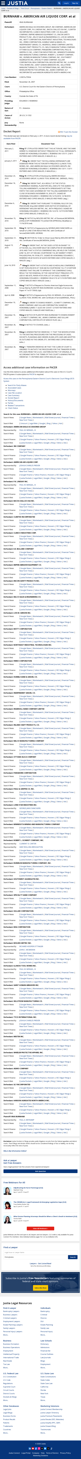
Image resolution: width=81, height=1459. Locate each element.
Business (7, 1340)
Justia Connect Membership (51, 1409)
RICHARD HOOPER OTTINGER (31, 946)
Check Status (13, 408)
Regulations (8, 1383)
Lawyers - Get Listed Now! (40, 1263)
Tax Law (6, 1364)
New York (44, 1393)
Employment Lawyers (11, 1321)
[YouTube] (33, 1448)
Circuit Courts (8, 1390)
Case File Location (15, 393)
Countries (7, 1429)
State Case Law (46, 1383)
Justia (43, 1444)
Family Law (44, 1328)
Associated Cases (14, 388)
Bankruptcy (45, 1311)
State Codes (45, 1380)
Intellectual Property (11, 1354)
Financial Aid (45, 1351)
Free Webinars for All (14, 1182)
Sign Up (75, 3)
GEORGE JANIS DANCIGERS (30, 808)
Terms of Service (52, 1453)
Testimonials (45, 1429)
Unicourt (23, 423)
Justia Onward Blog (48, 1426)
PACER (31, 374)
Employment (8, 1351)
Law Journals (45, 1357)
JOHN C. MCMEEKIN (27, 950)
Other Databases (11, 1406)
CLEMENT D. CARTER (27, 844)
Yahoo (54, 423)
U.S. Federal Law (10, 1373)
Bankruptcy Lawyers (11, 1311)
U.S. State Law (47, 1373)
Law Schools (46, 1340)
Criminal (43, 1315)
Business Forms (9, 1416)
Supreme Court (9, 1387)
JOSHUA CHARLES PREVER (29, 465)
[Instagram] (39, 1448)
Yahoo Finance (40, 439)
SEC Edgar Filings (63, 439)
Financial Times (68, 417)
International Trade (11, 1357)
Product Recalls (9, 1419)
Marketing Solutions (49, 1406)
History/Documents (15, 400)
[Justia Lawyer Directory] (51, 1448)
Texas (42, 1397)
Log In (66, 3)
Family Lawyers (9, 1328)
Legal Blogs (7, 1413)
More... (5, 1335)
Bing (49, 423)
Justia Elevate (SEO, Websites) (52, 1419)
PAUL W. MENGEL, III (27, 430)
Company (35, 1453)
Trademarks (8, 1426)
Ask (60, 423)
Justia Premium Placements (51, 1416)
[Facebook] (36, 1448)
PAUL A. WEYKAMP (26, 1120)
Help (43, 1453)
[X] (48, 1448)
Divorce (43, 1318)
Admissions (44, 1347)
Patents (6, 1423)
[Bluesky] (45, 1448)
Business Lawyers (10, 1315)
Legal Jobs (7, 1409)
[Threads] (42, 1448)
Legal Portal (25, 1453)
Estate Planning (46, 1325)
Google (42, 423)
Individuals (45, 1308)
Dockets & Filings (10, 1397)
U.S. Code (6, 1380)
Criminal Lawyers (10, 1318)
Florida (43, 1390)
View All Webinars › (40, 1228)
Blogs (42, 1361)
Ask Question (40, 1171)
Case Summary (13, 395)
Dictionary (44, 1344)
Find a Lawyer (10, 1247)
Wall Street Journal (52, 417)
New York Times (25, 420)
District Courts (9, 1393)
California (44, 1387)
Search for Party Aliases (17, 385)
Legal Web (33, 423)
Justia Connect (14, 1453)
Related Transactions (16, 405)
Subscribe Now (41, 1288)
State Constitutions (48, 1377)
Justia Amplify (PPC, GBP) (50, 1423)
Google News (25, 417)
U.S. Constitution (9, 1377)
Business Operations (11, 1347)
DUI (42, 1321)
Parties (10, 403)
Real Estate (7, 1361)
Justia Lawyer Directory (49, 1413)
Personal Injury (46, 1331)
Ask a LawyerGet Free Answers (12, 1161)
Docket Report (13, 398)
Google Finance (26, 439)
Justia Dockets (26, 443)
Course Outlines (46, 1354)
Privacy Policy (65, 1453)
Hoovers (51, 439)
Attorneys (12, 390)
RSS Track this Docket (69, 132)
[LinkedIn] (30, 1448)
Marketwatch (38, 417)
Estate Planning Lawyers (13, 1325)
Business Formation (11, 1344)
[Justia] (18, 3)
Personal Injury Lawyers (12, 1331)
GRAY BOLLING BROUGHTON (31, 847)
